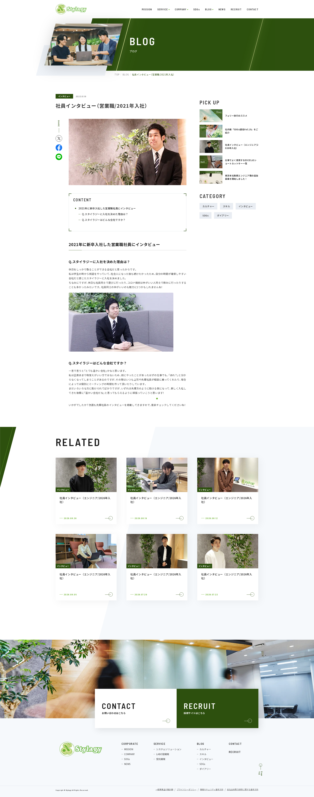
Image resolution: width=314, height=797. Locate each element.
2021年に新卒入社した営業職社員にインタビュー (107, 208)
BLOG (208, 9)
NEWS (222, 9)
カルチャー (208, 206)
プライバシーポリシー (186, 789)
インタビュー (64, 96)
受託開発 (160, 759)
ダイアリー (223, 215)
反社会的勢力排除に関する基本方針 (242, 789)
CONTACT (252, 9)
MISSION (147, 9)
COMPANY (180, 9)
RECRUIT (236, 9)
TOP (117, 74)
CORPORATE (130, 743)
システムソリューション (168, 749)
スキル (226, 206)
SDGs (196, 9)
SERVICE (162, 9)
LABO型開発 (162, 754)
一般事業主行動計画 (164, 789)
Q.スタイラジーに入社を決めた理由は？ (105, 214)
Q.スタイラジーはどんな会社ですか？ (104, 219)
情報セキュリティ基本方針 (211, 789)
